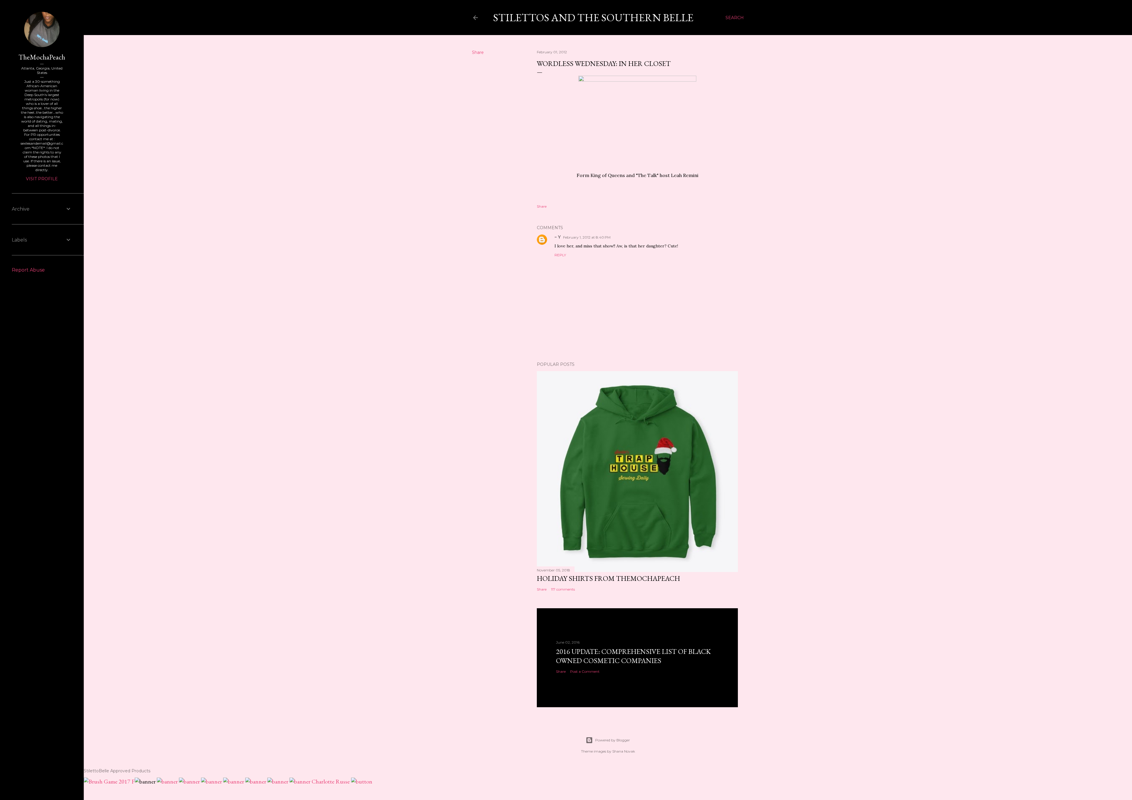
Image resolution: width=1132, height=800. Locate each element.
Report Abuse (28, 270)
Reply (560, 255)
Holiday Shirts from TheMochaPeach (608, 578)
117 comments (563, 589)
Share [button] (478, 52)
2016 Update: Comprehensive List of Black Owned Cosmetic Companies (633, 656)
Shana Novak (623, 751)
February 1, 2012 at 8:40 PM (587, 237)
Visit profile (42, 178)
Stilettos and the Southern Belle (593, 17)
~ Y (558, 237)
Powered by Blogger (612, 740)
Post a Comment (585, 671)
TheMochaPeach (42, 57)
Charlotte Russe (331, 781)
